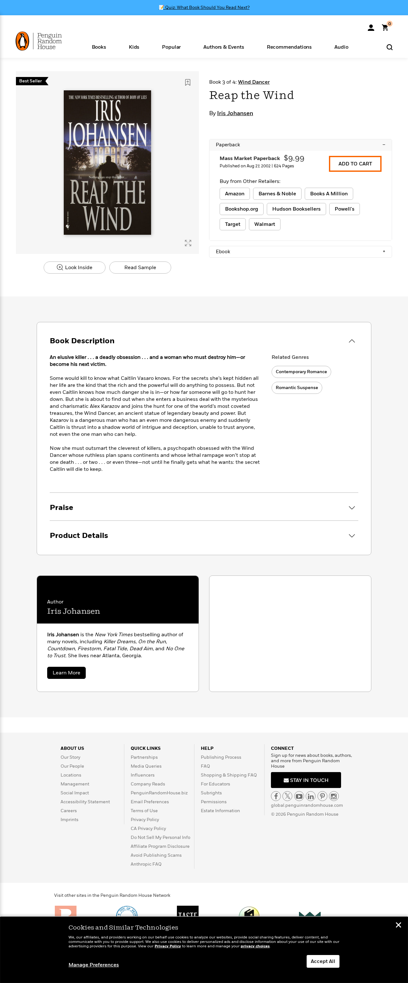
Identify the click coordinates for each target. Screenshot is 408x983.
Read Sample (140, 267)
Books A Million (329, 193)
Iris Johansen (235, 113)
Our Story (70, 757)
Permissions (214, 802)
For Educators (215, 784)
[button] (98, 47)
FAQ (205, 766)
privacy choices (255, 946)
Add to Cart (355, 163)
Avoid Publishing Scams (156, 855)
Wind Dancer (254, 82)
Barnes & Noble (277, 193)
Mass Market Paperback (250, 158)
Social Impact (75, 793)
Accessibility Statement (85, 802)
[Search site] (390, 47)
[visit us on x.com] (287, 796)
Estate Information (220, 811)
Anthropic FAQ (146, 864)
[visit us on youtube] (299, 796)
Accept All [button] (323, 961)
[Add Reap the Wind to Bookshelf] (187, 82)
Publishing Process (221, 757)
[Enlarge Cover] (188, 243)
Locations (71, 775)
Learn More (69, 674)
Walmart (264, 224)
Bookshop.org (241, 209)
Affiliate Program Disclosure (160, 846)
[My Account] (371, 25)
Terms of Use (144, 811)
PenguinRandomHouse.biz (159, 793)
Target (232, 224)
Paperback (300, 144)
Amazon (234, 193)
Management (75, 784)
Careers (69, 811)
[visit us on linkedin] (311, 796)
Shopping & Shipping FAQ (229, 775)
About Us (72, 748)
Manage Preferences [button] (94, 965)
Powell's (344, 209)
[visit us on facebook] (276, 796)
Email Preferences (150, 802)
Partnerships (144, 757)
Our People (72, 766)
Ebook (300, 251)
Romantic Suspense (297, 388)
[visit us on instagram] (334, 796)
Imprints (69, 820)
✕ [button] (398, 926)
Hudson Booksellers (296, 209)
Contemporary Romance (301, 372)
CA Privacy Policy (148, 829)
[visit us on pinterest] (322, 796)
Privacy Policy (145, 820)
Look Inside (78, 267)
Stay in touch (309, 780)
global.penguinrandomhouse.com (307, 805)
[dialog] (204, 950)
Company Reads (148, 784)
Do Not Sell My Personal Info (160, 837)
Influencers (143, 775)
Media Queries (146, 766)
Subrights (211, 793)
